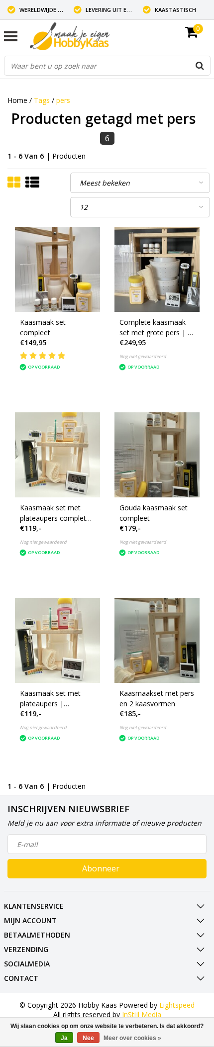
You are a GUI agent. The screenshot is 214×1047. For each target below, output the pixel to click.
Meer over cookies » (132, 1038)
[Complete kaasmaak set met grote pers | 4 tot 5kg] (157, 269)
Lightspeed (177, 1005)
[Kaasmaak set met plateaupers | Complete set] (57, 640)
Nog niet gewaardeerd (142, 356)
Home (17, 100)
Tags (42, 100)
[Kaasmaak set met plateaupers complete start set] (57, 454)
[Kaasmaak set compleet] (57, 269)
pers (63, 100)
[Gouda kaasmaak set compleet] (157, 454)
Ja (64, 1038)
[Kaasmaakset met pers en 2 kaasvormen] (157, 640)
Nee (88, 1038)
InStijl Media (141, 1014)
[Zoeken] (200, 66)
